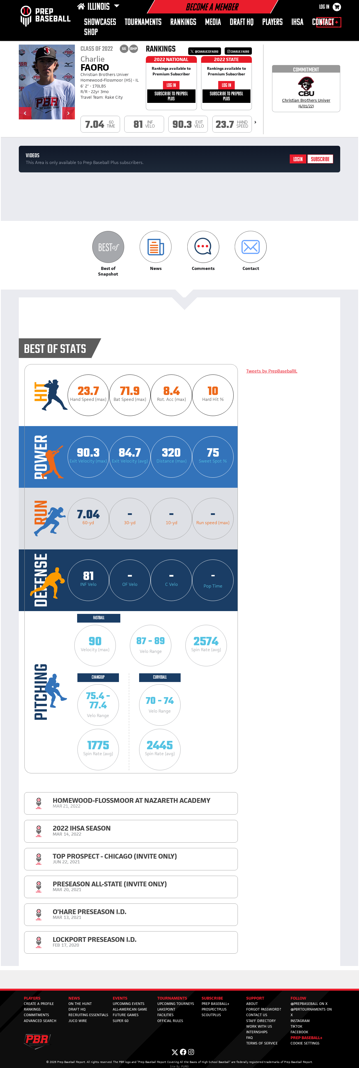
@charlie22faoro (206, 52)
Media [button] (213, 22)
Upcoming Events (128, 1003)
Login (298, 160)
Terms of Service (262, 1043)
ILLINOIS (99, 7)
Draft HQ (242, 22)
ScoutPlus (211, 1014)
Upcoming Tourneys (175, 1003)
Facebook (299, 1032)
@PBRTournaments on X (311, 1012)
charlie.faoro (239, 52)
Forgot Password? (263, 1009)
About (252, 1003)
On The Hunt (80, 1003)
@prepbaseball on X (309, 1003)
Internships (257, 1032)
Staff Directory (261, 1020)
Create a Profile (39, 1003)
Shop (91, 32)
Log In (324, 7)
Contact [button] (323, 22)
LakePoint (166, 1009)
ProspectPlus (214, 1009)
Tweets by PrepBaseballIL (271, 371)
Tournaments (143, 22)
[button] (25, 113)
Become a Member (211, 8)
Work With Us (259, 1026)
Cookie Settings (305, 1043)
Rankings (183, 22)
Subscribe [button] (212, 998)
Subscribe (320, 160)
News (74, 998)
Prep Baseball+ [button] (307, 1037)
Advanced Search (40, 1020)
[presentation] (255, 122)
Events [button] (120, 998)
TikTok (296, 1026)
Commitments (36, 1014)
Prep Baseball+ (215, 1003)
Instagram (300, 1020)
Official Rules (170, 1020)
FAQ (249, 1037)
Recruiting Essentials (88, 1014)
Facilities (165, 1014)
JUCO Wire (77, 1020)
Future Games (126, 1014)
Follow (298, 998)
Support (255, 998)
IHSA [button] (297, 22)
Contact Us (256, 1014)
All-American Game (130, 1009)
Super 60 (120, 1020)
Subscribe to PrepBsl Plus (171, 96)
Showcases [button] (100, 22)
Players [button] (272, 22)
